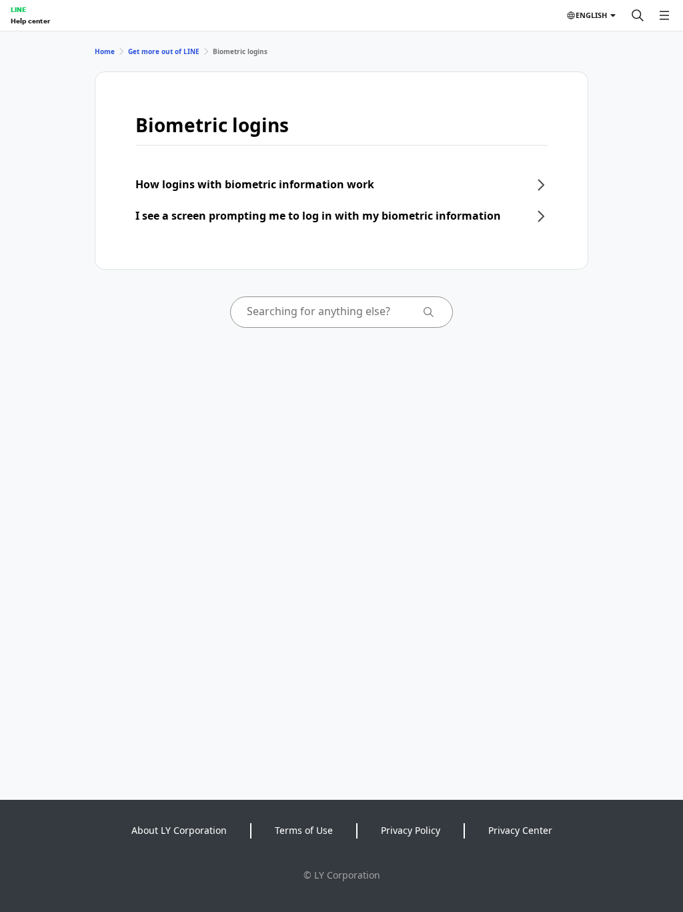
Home (105, 51)
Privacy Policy (410, 830)
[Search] (637, 15)
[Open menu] (664, 15)
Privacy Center (520, 830)
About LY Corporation (179, 830)
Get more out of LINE (163, 51)
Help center (30, 20)
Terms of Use (304, 830)
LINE (18, 9)
